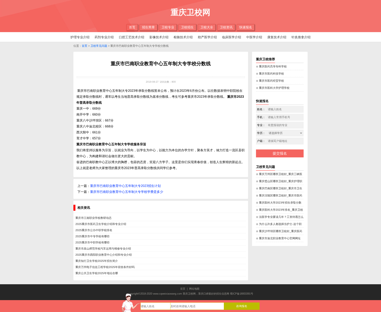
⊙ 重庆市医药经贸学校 (270, 80)
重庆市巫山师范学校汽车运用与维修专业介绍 (103, 248)
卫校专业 (168, 27)
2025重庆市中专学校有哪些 (92, 236)
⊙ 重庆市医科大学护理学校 (273, 87)
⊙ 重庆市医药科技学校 (270, 73)
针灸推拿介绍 (301, 37)
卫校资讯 (226, 27)
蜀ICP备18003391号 (241, 293)
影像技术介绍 (158, 37)
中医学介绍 (254, 37)
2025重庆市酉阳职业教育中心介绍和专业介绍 (103, 254)
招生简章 (148, 27)
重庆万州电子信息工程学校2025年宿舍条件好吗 (105, 267)
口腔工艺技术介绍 (131, 37)
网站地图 (194, 288)
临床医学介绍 (231, 37)
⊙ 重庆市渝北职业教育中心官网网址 (278, 238)
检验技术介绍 (183, 37)
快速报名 (245, 27)
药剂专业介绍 (104, 37)
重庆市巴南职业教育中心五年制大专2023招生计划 (125, 186)
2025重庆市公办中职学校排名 (93, 230)
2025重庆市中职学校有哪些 (92, 242)
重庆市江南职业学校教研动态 (93, 217)
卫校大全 (206, 27)
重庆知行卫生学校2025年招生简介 (96, 260)
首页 (132, 27)
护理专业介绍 (79, 37)
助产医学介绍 (207, 37)
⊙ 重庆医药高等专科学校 (271, 66)
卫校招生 (187, 27)
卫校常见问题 (98, 45)
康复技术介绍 (276, 37)
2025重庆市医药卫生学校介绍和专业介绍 (100, 224)
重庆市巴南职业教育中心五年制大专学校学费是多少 (126, 191)
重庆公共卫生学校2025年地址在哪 (96, 273)
